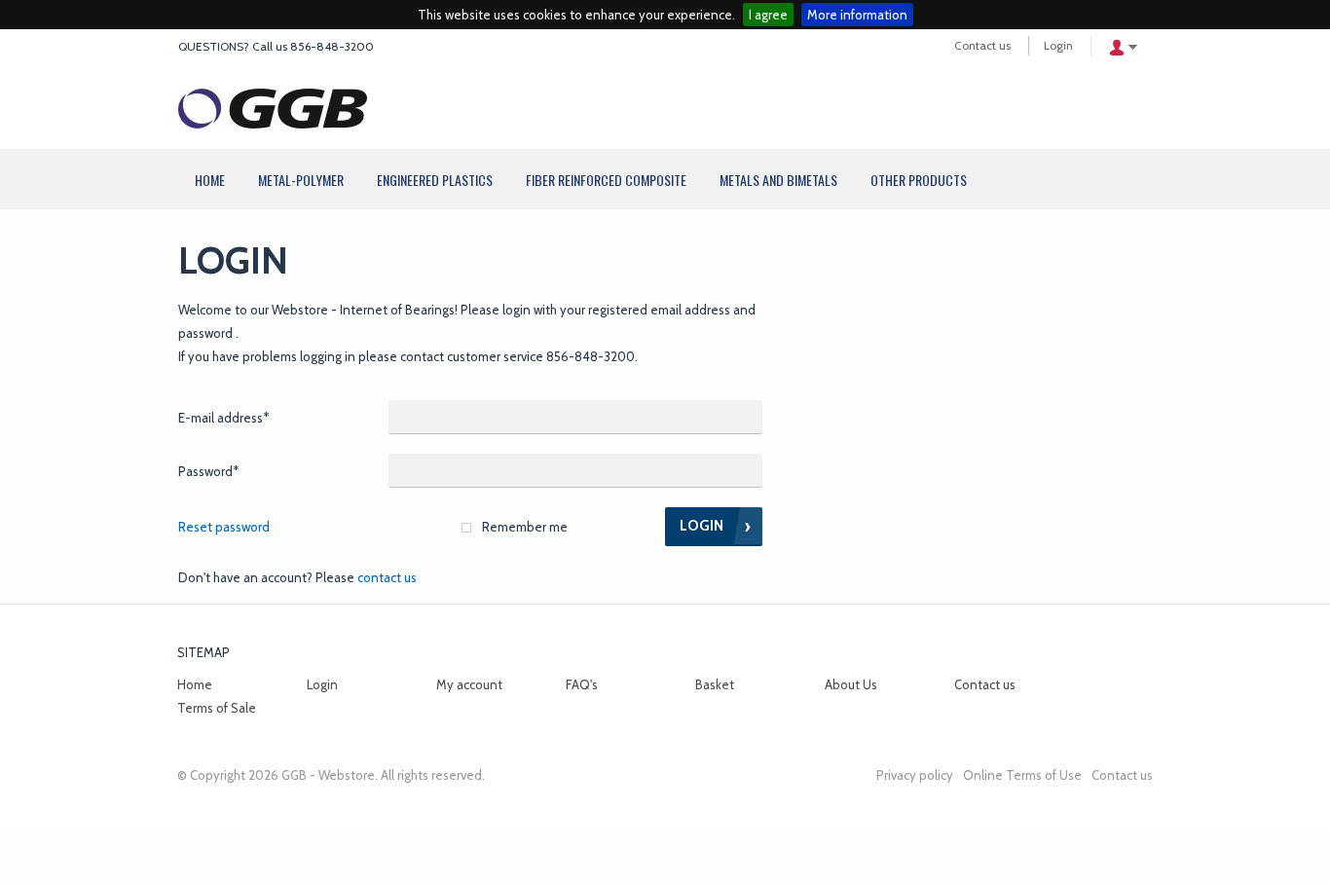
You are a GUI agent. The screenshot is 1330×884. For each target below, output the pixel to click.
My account (469, 684)
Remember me (525, 526)
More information (857, 14)
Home (194, 684)
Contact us (982, 45)
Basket (714, 684)
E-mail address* (223, 417)
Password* (208, 471)
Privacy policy (914, 775)
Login (1058, 45)
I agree (768, 14)
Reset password (224, 526)
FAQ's (582, 684)
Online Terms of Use (1022, 775)
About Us (851, 684)
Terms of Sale (216, 708)
